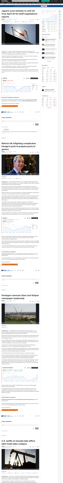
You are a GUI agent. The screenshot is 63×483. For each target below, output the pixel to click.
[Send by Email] (20, 112)
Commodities (14, 4)
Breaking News (4, 4)
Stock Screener (38, 2)
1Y (10, 83)
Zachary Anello (6, 129)
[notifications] (59, 0)
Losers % (52, 67)
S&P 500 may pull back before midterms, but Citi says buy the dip (50, 53)
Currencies (9, 4)
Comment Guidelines (5, 285)
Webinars (44, 86)
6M (8, 83)
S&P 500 (43, 26)
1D (3, 83)
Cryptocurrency (33, 4)
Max (13, 83)
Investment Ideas (51, 4)
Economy (28, 4)
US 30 (43, 21)
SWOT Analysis (56, 4)
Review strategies (16, 219)
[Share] (30, 19)
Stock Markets (18, 4)
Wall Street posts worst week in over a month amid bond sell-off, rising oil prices (50, 40)
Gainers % (48, 67)
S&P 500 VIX (44, 29)
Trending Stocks (45, 95)
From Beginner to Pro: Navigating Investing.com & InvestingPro (49, 90)
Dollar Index (43, 31)
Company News (42, 4)
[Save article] (33, 19)
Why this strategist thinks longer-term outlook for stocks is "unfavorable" (50, 57)
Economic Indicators (23, 4)
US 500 (43, 23)
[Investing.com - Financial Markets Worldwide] (5, 1)
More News (49, 61)
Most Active (43, 67)
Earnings (46, 4)
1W (5, 83)
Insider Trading (37, 4)
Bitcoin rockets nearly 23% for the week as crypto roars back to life (50, 45)
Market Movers (45, 65)
